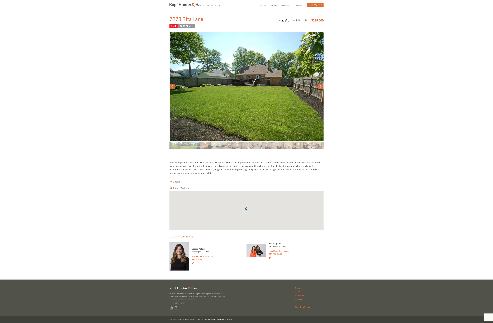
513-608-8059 (275, 254)
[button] (246, 209)
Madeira (284, 20)
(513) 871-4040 (315, 5)
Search (263, 5)
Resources (285, 5)
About (274, 5)
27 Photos (187, 26)
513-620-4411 (198, 259)
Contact (298, 5)
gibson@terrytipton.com (203, 256)
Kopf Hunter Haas (183, 288)
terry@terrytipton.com (279, 251)
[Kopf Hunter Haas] (186, 5)
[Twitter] (194, 262)
